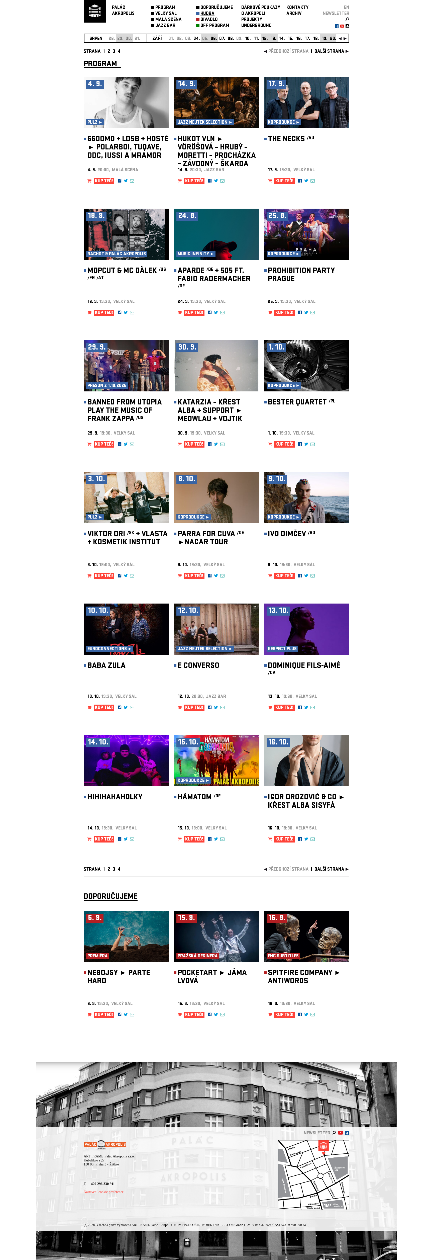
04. (196, 39)
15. (290, 39)
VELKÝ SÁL (166, 14)
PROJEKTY (251, 20)
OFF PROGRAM (214, 26)
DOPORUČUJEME (216, 8)
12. (265, 39)
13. (273, 39)
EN (346, 8)
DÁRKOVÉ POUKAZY (260, 8)
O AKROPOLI (253, 14)
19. (325, 39)
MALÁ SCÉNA (168, 20)
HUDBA (207, 14)
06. (214, 39)
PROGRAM (165, 8)
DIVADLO (209, 20)
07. (222, 39)
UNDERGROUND (256, 26)
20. (333, 39)
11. (256, 39)
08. (231, 39)
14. (282, 39)
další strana (329, 52)
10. (248, 39)
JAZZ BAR (165, 26)
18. (316, 39)
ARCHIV (294, 14)
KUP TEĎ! (104, 181)
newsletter (336, 14)
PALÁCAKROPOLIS (123, 11)
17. (307, 39)
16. (299, 39)
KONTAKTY (297, 8)
